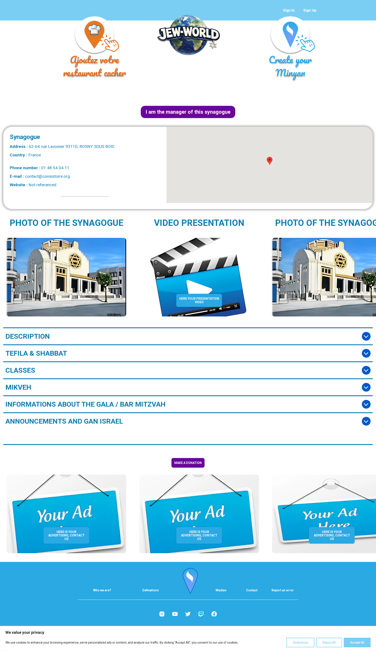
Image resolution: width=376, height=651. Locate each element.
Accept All (357, 642)
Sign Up (309, 10)
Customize (300, 642)
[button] (269, 161)
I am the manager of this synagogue (188, 112)
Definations (150, 590)
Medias (221, 590)
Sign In (289, 10)
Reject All (329, 642)
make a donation (188, 463)
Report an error (283, 590)
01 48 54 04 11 (55, 167)
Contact (252, 590)
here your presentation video (199, 300)
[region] (188, 638)
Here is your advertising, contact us (66, 535)
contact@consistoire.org (47, 176)
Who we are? (102, 590)
